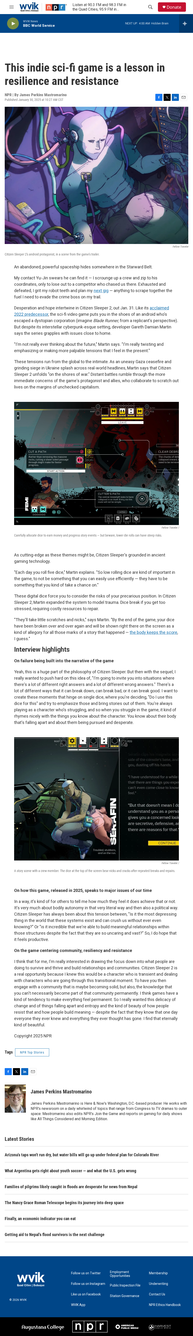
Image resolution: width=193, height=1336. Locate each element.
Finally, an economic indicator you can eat (40, 1218)
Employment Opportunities (120, 1274)
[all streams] (186, 23)
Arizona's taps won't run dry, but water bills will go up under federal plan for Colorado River (82, 1154)
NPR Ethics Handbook (165, 1305)
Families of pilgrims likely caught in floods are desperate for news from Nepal (71, 1186)
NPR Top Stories (32, 1052)
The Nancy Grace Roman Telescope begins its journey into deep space (64, 1202)
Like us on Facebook (86, 1294)
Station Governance (124, 1296)
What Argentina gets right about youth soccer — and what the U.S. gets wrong (70, 1170)
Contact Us (157, 1294)
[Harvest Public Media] (160, 1326)
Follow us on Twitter (86, 1273)
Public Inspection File (125, 1285)
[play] (13, 23)
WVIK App (78, 1305)
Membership (158, 1273)
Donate (174, 7)
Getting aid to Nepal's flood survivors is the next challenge (55, 1234)
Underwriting (158, 1284)
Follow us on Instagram (88, 1284)
